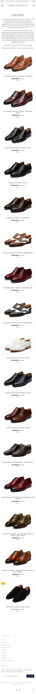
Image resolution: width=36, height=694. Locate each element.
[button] (15, 78)
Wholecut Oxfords (11, 48)
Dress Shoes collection (28, 48)
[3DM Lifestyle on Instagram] (19, 690)
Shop (2, 639)
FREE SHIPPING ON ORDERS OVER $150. (18, 1)
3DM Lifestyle (18, 5)
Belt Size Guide (5, 647)
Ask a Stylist (5, 642)
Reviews (3, 652)
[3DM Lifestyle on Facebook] (16, 690)
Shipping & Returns (7, 660)
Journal (3, 650)
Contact (3, 657)
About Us (4, 655)
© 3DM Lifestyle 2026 (8, 682)
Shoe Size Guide (6, 644)
